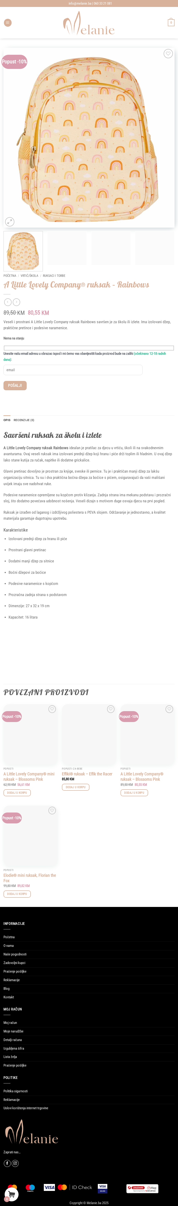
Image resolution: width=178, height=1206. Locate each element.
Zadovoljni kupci (14, 963)
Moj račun (10, 1023)
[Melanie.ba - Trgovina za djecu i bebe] (89, 23)
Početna (9, 275)
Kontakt (8, 997)
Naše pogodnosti (14, 954)
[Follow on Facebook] (7, 1163)
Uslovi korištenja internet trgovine (25, 1108)
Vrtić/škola (29, 275)
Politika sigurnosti (15, 1091)
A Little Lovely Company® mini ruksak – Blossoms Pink (28, 776)
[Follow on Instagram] (15, 1163)
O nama (8, 946)
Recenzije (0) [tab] (24, 420)
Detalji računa (12, 1040)
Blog (6, 989)
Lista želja (10, 1057)
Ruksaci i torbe (54, 275)
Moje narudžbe (13, 1031)
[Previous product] (16, 302)
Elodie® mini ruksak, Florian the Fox (29, 878)
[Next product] (8, 302)
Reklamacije (11, 980)
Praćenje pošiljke (14, 971)
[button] (8, 23)
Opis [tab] (6, 420)
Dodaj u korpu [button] (17, 792)
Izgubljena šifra (13, 1048)
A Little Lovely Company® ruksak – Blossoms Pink (142, 776)
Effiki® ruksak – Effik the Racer (87, 773)
